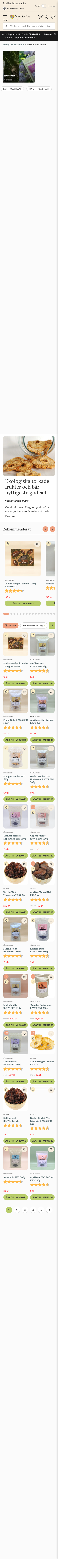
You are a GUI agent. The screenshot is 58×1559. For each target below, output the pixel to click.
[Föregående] (45, 529)
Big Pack (6, 888)
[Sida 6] (23, 614)
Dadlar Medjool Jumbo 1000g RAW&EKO (20, 585)
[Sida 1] (6, 614)
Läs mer (48, 34)
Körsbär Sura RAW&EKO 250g (39, 950)
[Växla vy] (52, 625)
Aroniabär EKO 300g (14, 1177)
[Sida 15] (51, 614)
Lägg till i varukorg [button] (23, 603)
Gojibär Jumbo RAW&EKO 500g (39, 837)
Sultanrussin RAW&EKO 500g (12, 1063)
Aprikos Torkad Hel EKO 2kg (40, 894)
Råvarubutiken (9, 580)
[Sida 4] (17, 614)
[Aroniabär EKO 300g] (15, 1158)
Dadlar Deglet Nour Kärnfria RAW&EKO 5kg (41, 1120)
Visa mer (10, 516)
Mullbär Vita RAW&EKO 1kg (38, 665)
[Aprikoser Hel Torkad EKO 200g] (42, 1158)
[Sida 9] (33, 614)
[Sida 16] (54, 614)
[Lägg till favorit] (37, 544)
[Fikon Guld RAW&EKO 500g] (15, 701)
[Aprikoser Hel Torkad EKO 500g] (42, 701)
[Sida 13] (45, 614)
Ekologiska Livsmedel (13, 44)
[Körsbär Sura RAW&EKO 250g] (42, 930)
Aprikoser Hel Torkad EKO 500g (41, 721)
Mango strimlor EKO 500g (14, 778)
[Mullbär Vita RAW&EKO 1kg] (42, 645)
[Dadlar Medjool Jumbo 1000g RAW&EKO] (23, 559)
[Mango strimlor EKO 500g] (15, 758)
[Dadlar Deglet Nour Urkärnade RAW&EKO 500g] (42, 758)
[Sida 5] (20, 614)
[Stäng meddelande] (55, 34)
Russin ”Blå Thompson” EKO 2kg (14, 894)
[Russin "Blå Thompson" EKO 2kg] (15, 873)
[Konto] (46, 17)
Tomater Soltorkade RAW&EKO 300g (41, 1006)
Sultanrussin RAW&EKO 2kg (11, 1119)
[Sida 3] (14, 614)
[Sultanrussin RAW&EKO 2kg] (15, 1099)
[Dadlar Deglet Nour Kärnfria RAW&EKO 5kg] (42, 1099)
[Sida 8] (30, 614)
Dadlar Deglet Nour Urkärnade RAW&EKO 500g (42, 779)
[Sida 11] (39, 614)
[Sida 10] (36, 614)
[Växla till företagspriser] (44, 6)
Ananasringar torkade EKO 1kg (42, 1063)
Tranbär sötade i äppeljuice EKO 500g (14, 837)
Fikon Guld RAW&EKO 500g (15, 721)
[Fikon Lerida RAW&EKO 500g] (15, 930)
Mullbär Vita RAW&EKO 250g (12, 1006)
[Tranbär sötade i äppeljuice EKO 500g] (15, 817)
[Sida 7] (27, 614)
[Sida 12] (42, 614)
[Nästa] (52, 529)
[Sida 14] (48, 614)
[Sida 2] (11, 614)
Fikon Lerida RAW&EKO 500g (12, 950)
